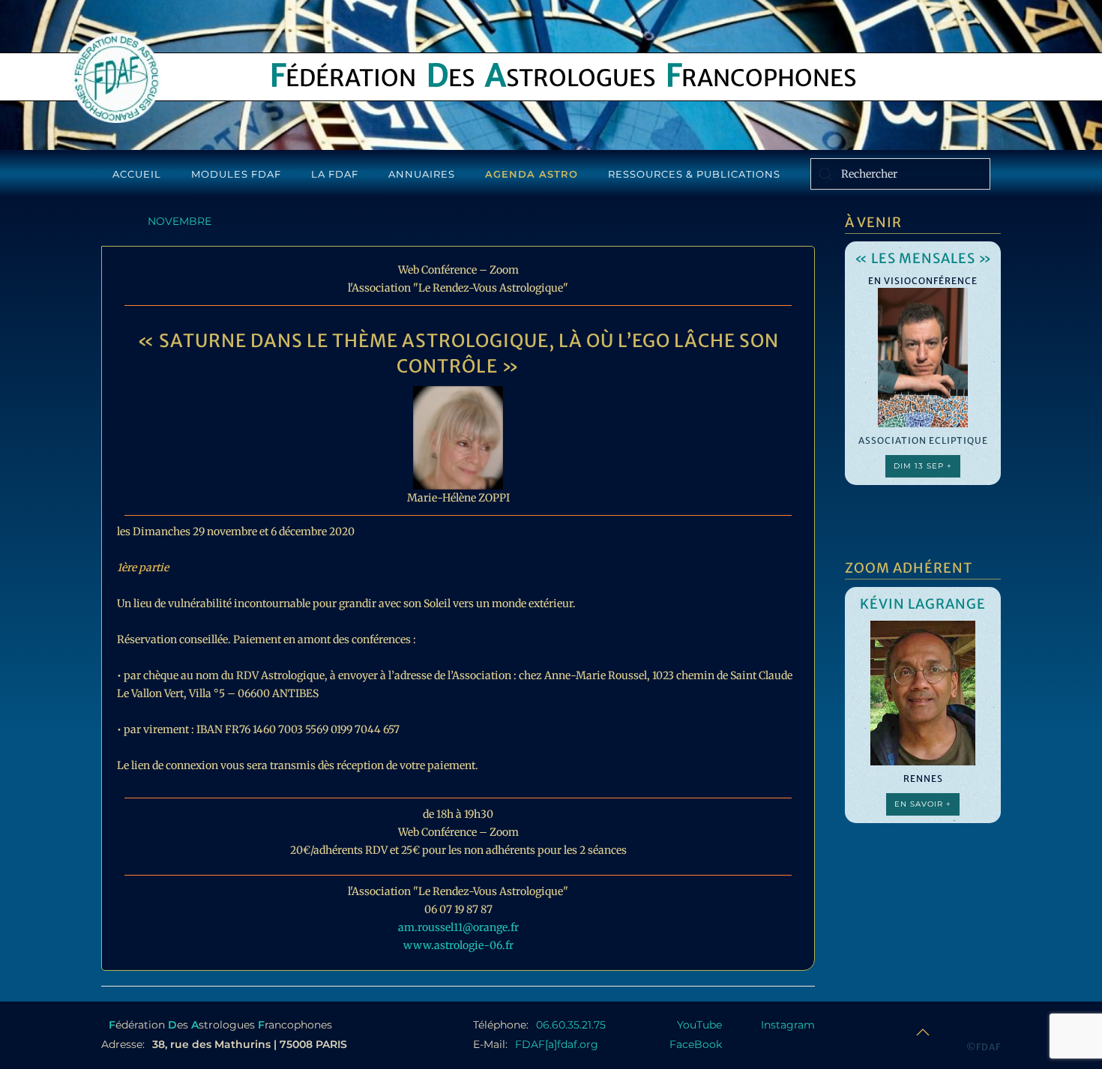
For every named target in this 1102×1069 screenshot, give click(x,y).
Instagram (788, 1025)
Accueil (136, 174)
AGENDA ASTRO (531, 174)
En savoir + (922, 804)
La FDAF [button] (334, 174)
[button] (922, 1032)
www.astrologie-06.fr (458, 945)
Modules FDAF (236, 174)
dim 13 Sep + (923, 466)
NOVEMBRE (179, 221)
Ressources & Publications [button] (694, 174)
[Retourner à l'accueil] (115, 78)
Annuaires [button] (421, 174)
